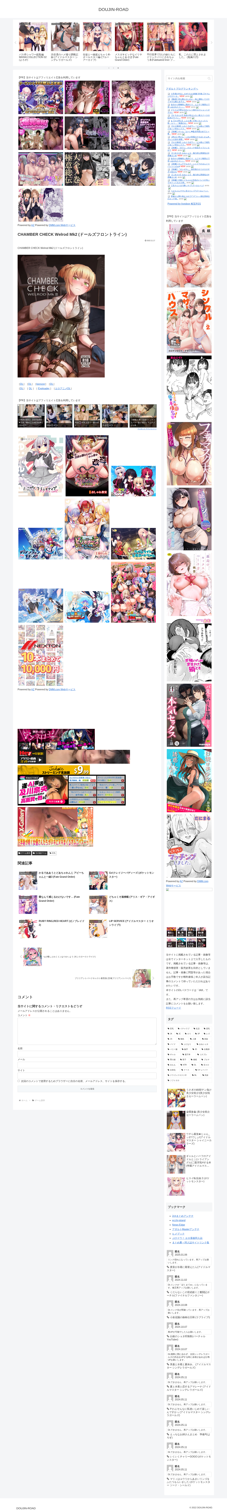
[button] (209, 78)
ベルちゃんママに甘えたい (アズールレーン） (190, 191)
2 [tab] (113, 68)
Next (211, 42)
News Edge (178, 1225)
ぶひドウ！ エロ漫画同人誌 (187, 1238)
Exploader (44, 388)
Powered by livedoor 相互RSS (184, 203)
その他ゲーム (40, 853)
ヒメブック (178, 1233)
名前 (20, 1048)
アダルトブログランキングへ (182, 88)
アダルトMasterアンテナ (185, 1229)
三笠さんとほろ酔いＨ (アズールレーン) (187, 185)
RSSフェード (173, 1008)
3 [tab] (118, 68)
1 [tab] (108, 68)
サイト (21, 1070)
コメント (24, 1015)
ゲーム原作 (25, 853)
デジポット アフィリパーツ (147, 429)
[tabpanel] (33, 42)
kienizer (40, 384)
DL (21, 384)
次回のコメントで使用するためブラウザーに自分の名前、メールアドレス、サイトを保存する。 (74, 1081)
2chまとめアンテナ (182, 1216)
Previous (15, 42)
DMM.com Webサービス (62, 225)
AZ (32, 225)
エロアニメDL (63, 388)
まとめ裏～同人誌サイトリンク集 (190, 1242)
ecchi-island (178, 1220)
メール (21, 1059)
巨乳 (54, 853)
